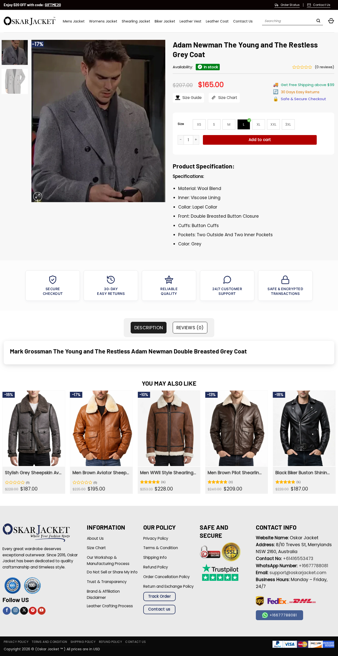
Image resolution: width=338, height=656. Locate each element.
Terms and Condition (49, 642)
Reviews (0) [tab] (190, 328)
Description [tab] (148, 328)
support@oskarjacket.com (297, 573)
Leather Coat (217, 21)
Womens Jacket (103, 21)
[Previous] (40, 121)
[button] (331, 21)
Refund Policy (110, 642)
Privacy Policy (16, 642)
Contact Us (243, 21)
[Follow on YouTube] (42, 611)
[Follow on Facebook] (7, 611)
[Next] (156, 121)
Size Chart (227, 97)
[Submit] (318, 21)
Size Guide (191, 97)
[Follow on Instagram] (15, 611)
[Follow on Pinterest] (33, 611)
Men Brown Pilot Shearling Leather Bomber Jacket (236, 472)
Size (181, 123)
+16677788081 (313, 566)
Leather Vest (190, 21)
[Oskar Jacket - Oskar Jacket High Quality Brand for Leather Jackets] (29, 21)
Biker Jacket (165, 21)
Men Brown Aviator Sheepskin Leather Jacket (100, 472)
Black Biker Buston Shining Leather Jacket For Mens (303, 472)
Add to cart (260, 139)
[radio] (199, 124)
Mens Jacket (74, 21)
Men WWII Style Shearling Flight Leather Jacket (168, 472)
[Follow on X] (24, 611)
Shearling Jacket (136, 21)
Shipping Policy (83, 642)
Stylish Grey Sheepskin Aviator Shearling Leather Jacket (33, 472)
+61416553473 (298, 559)
